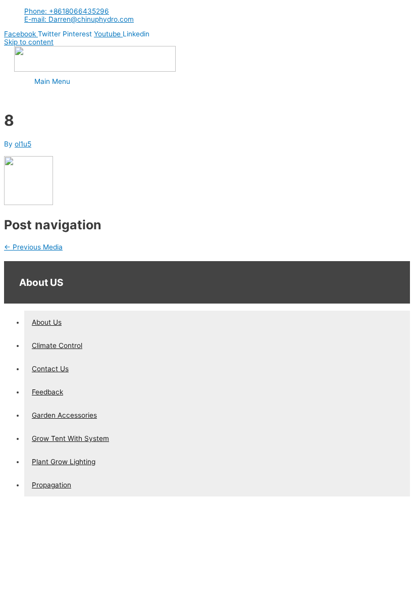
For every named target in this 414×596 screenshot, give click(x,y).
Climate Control (57, 345)
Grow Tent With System (70, 438)
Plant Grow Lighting (63, 462)
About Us (47, 322)
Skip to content (29, 42)
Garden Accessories (64, 415)
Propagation (51, 485)
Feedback (47, 392)
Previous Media (33, 247)
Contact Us (50, 369)
